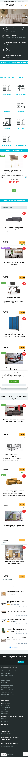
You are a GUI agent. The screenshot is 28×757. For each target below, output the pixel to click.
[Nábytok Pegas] (10, 5)
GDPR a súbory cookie (6, 687)
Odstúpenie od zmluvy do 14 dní (8, 670)
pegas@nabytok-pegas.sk (7, 733)
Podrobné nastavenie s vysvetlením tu (14, 385)
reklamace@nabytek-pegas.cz (7, 746)
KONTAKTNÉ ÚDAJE (5, 673)
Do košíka (22, 242)
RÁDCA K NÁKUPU (5, 680)
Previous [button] (2, 16)
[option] (14, 16)
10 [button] (18, 24)
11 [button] (19, 24)
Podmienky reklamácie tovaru (7, 694)
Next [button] (26, 16)
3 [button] (10, 24)
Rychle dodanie (4, 682)
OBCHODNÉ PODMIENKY (7, 675)
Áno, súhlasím (14, 381)
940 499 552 (4, 745)
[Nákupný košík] (26, 5)
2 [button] (9, 24)
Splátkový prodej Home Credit (8, 689)
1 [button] (8, 24)
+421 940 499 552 (9, 1)
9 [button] (17, 24)
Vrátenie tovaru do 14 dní (6, 692)
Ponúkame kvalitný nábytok (7, 685)
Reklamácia (4, 696)
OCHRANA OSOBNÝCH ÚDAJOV (8, 678)
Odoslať (20, 661)
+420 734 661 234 (5, 739)
